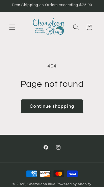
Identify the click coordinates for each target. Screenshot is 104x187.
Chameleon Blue (41, 184)
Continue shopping (52, 106)
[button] (12, 27)
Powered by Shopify (74, 184)
